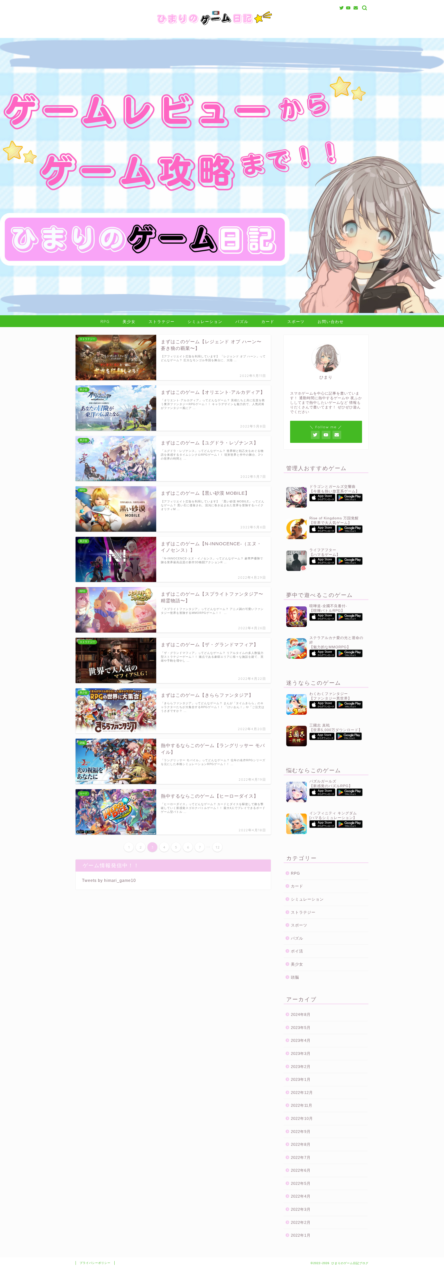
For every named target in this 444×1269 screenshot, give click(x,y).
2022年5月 (301, 1183)
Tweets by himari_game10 (109, 880)
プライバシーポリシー (95, 1262)
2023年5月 (301, 1027)
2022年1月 (301, 1235)
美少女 (129, 321)
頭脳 (295, 977)
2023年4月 (301, 1040)
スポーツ (296, 321)
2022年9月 (301, 1131)
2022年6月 (301, 1170)
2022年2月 (301, 1222)
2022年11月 (301, 1105)
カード (267, 321)
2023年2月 (301, 1066)
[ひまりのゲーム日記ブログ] (222, 26)
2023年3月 (301, 1053)
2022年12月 (302, 1092)
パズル (241, 321)
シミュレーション (205, 321)
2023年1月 (301, 1079)
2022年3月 (301, 1209)
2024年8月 (301, 1014)
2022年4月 (301, 1196)
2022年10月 (302, 1118)
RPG (105, 321)
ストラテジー (162, 321)
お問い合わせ (331, 321)
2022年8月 (301, 1144)
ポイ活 (297, 951)
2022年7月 (301, 1157)
